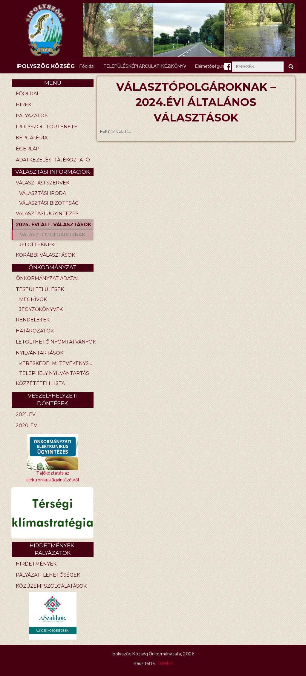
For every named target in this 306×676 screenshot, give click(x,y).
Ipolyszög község (45, 66)
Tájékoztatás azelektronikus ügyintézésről (52, 476)
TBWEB (165, 663)
